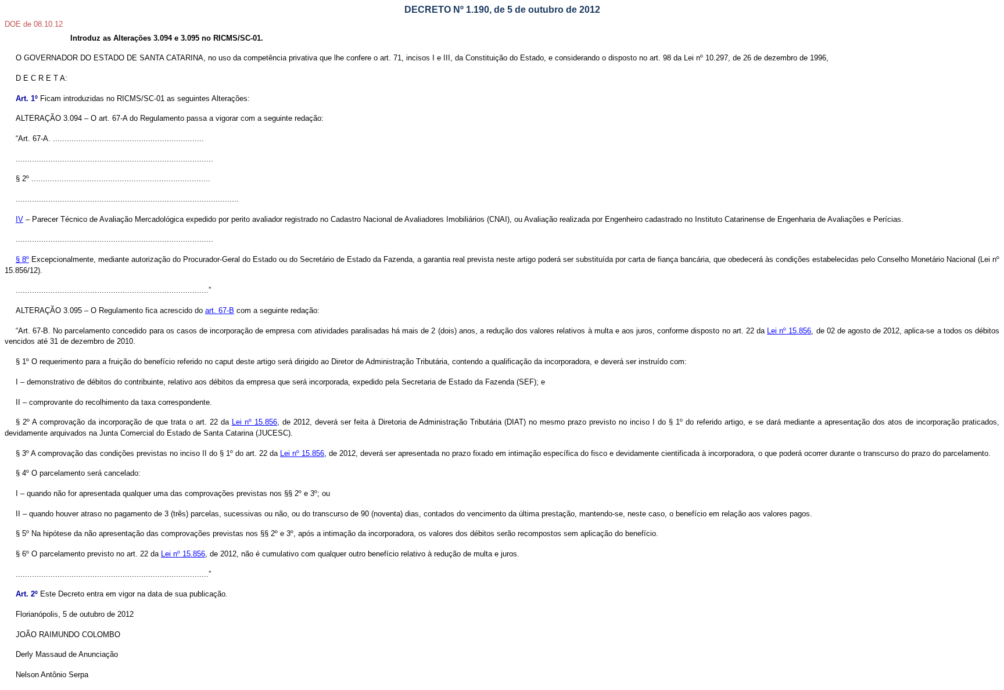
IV (19, 219)
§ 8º (22, 259)
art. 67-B (219, 310)
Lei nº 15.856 (789, 330)
